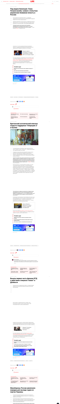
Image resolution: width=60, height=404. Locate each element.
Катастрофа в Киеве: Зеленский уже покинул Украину (32, 117)
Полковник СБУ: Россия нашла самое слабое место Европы (33, 392)
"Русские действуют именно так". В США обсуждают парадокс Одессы (14, 392)
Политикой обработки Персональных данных (24, 3)
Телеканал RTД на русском (17, 356)
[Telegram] (20, 101)
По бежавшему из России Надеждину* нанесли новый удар (14, 269)
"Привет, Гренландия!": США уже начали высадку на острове (33, 272)
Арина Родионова (15, 232)
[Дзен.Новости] (17, 101)
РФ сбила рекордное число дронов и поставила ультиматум (33, 269)
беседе (17, 28)
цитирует (29, 161)
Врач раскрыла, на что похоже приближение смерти (33, 114)
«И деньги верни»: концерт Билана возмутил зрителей (14, 272)
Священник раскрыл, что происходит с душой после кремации (14, 117)
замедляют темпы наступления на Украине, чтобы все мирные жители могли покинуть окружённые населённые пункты (23, 59)
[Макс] (19, 101)
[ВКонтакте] (22, 101)
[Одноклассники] (24, 101)
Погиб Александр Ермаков (23, 116)
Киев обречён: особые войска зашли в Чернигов (15, 114)
